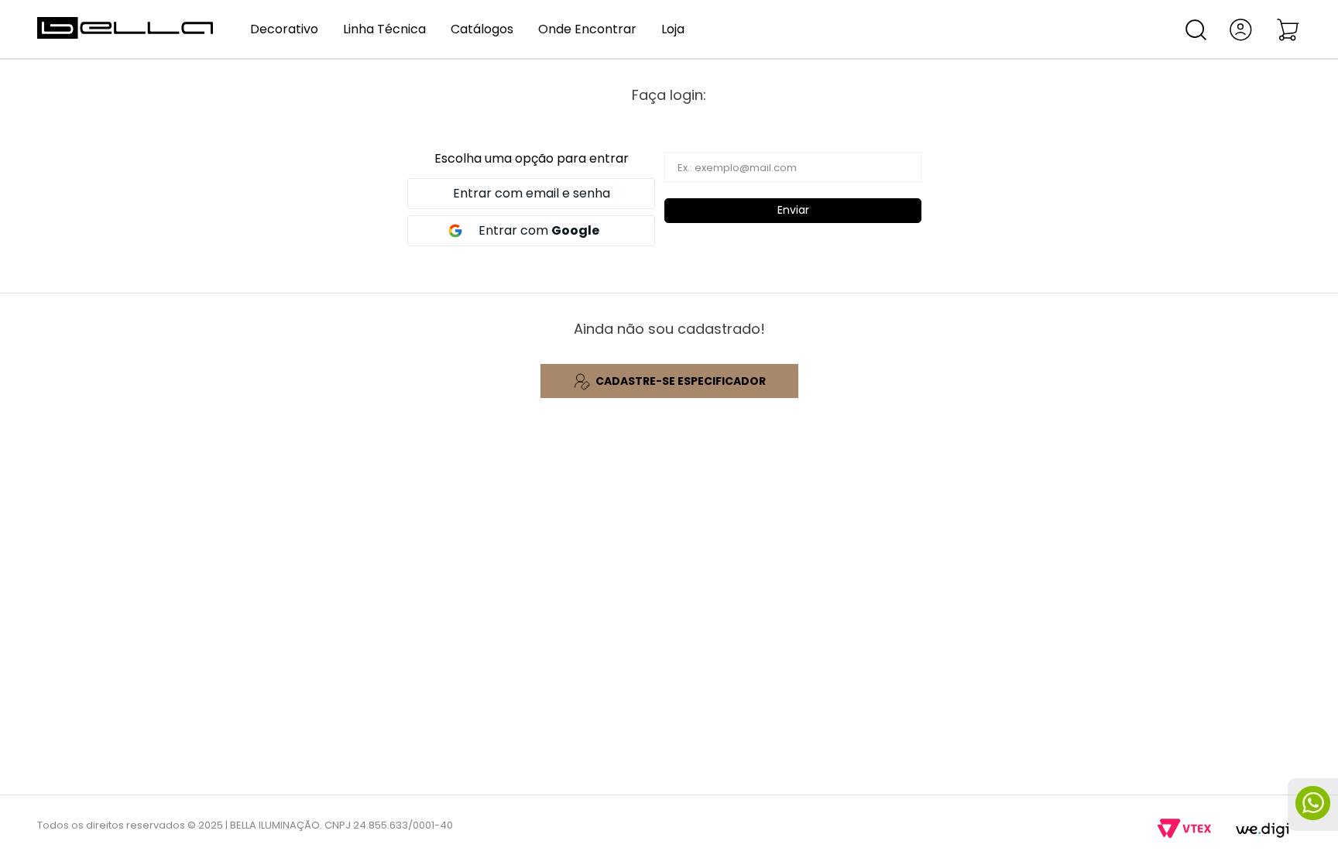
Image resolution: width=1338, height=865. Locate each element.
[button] (1195, 29)
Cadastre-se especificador (680, 381)
